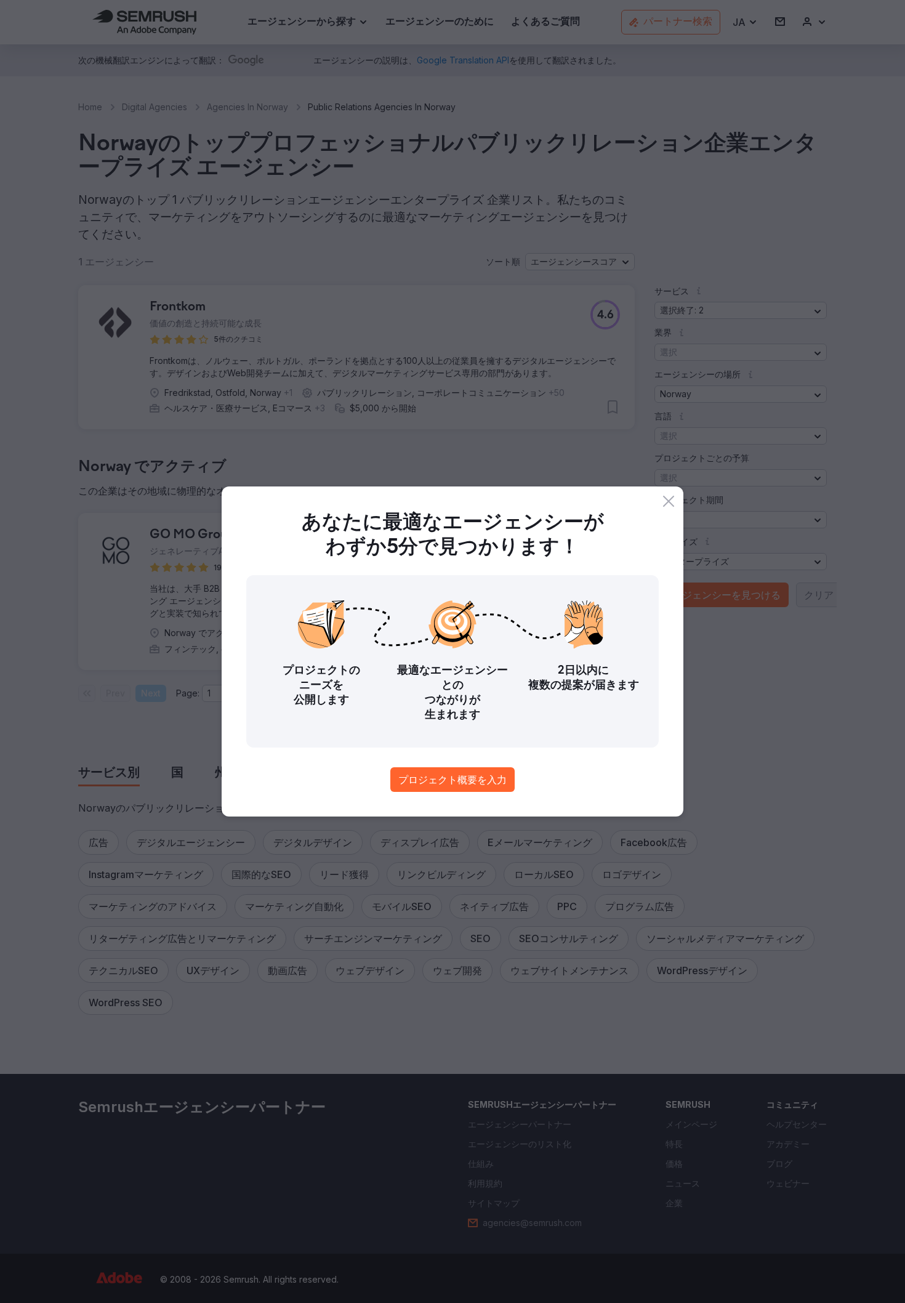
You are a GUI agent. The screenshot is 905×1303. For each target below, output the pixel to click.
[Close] (668, 501)
